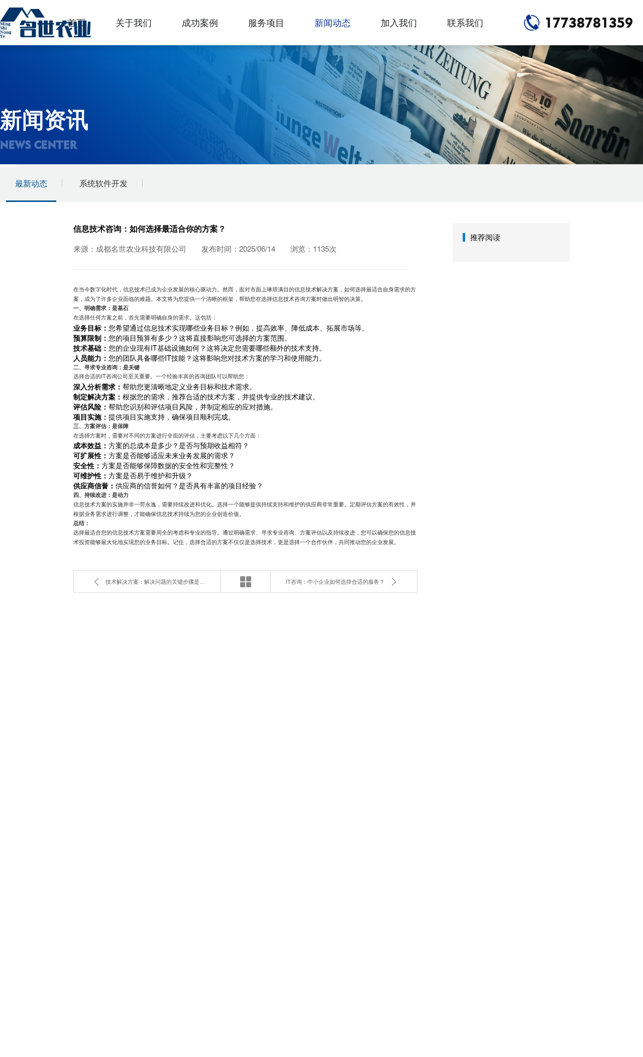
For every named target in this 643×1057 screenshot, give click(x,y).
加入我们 (399, 22)
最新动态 (31, 183)
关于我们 (134, 22)
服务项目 (266, 22)
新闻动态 (332, 22)
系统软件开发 (103, 183)
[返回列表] (246, 581)
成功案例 (200, 22)
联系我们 (465, 22)
